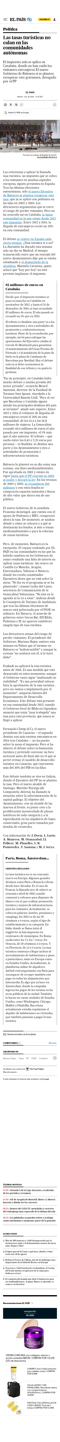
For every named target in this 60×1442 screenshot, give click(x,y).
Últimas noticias (12, 1184)
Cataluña (43, 1058)
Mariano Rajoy (9, 1058)
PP (27, 1058)
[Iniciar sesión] (54, 19)
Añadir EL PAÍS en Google (18, 113)
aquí (47, 1079)
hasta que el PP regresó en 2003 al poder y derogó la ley (28, 478)
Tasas (21, 1058)
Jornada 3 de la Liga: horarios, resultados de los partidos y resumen (28, 1192)
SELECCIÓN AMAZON (30, 1313)
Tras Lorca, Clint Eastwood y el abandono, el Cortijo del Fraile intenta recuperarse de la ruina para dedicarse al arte (30, 1270)
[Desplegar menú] (5, 19)
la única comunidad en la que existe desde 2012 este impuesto (29, 218)
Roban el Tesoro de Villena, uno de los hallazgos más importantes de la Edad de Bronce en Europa (30, 1261)
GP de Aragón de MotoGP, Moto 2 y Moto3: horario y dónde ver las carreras (29, 1201)
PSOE (34, 1058)
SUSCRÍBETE (45, 19)
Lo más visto (10, 1234)
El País (30, 92)
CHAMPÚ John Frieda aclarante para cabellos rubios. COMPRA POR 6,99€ (41, 1371)
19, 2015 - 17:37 (33, 97)
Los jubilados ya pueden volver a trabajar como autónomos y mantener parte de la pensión (29, 1219)
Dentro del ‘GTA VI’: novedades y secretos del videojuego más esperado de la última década (29, 1210)
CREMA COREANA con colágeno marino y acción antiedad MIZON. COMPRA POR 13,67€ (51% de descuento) (30, 1358)
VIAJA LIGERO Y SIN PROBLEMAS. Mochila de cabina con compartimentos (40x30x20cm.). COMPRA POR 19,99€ (42, 1390)
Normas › (53, 1043)
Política (10, 29)
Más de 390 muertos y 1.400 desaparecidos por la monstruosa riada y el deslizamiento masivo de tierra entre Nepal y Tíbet (30, 1243)
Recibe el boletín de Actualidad (21, 1034)
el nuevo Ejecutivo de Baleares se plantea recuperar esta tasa (28, 195)
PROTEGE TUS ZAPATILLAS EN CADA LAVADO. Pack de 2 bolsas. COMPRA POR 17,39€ (41, 1405)
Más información (9, 1072)
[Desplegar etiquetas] (55, 1058)
